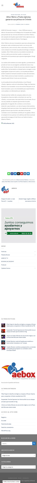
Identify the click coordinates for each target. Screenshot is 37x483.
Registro (3, 417)
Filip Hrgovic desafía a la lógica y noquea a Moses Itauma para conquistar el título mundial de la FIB (21, 325)
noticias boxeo (31, 181)
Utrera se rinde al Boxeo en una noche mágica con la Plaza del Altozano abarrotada (20, 336)
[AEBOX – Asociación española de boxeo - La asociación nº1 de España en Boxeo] (18, 5)
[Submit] (34, 443)
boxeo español (14, 181)
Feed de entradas (6, 424)
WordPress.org (5, 430)
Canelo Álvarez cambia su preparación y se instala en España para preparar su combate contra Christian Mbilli (21, 348)
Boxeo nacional (15, 14)
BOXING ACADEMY (7, 261)
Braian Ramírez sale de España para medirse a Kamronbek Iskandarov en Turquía (19, 342)
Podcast (3, 265)
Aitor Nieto (7, 181)
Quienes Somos (5, 268)
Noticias (23, 14)
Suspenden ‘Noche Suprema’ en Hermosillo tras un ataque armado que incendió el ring (21, 330)
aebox (27, 24)
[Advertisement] (18, 150)
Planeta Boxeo (5, 255)
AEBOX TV (4, 258)
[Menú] (2, 5)
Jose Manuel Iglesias (23, 181)
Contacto (26, 478)
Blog (19, 478)
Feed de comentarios (7, 427)
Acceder (3, 420)
